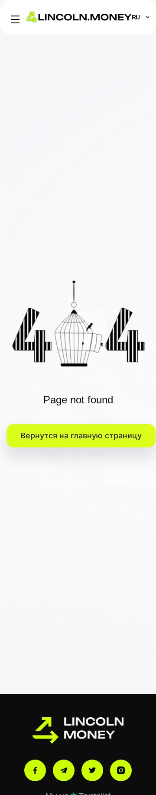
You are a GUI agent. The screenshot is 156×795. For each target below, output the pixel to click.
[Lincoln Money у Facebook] (35, 770)
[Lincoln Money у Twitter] (92, 770)
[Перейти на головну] (78, 730)
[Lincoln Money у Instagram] (121, 770)
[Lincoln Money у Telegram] (64, 770)
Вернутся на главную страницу (81, 435)
